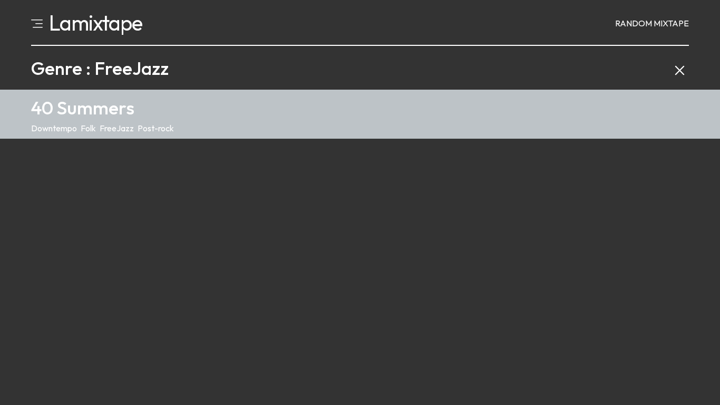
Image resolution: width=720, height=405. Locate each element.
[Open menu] (37, 22)
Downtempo (54, 128)
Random (652, 23)
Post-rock (156, 128)
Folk (88, 128)
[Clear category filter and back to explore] (679, 68)
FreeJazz (117, 128)
